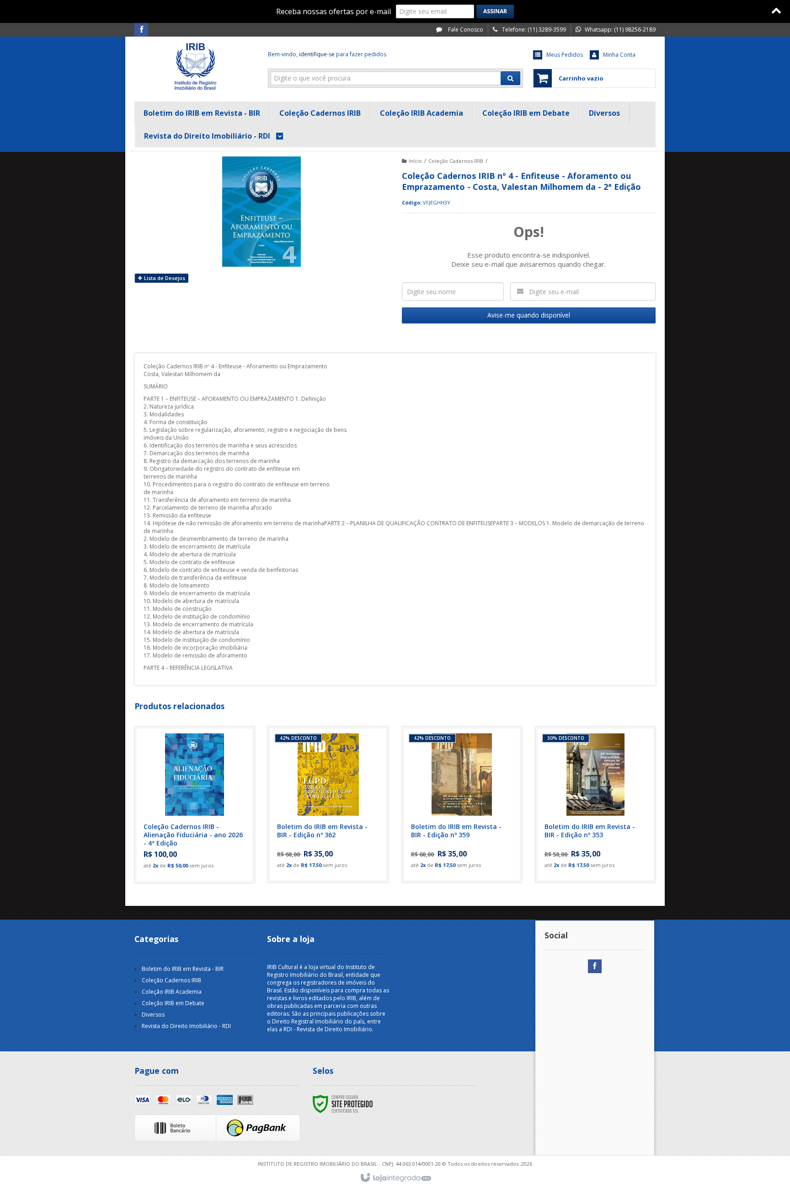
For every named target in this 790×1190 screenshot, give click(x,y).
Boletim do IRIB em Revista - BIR (183, 969)
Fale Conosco (465, 29)
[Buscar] (510, 78)
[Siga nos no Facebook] (141, 30)
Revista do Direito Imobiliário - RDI (186, 1026)
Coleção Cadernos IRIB (455, 160)
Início (415, 160)
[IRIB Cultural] (194, 66)
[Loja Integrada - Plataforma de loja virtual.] (395, 1178)
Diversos (153, 1014)
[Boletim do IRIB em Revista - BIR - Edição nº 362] (328, 804)
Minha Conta (619, 55)
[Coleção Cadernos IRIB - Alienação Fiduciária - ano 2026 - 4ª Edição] (194, 805)
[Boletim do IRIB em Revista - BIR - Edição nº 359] (462, 804)
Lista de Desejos (164, 278)
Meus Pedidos (564, 55)
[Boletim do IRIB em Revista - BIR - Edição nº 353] (595, 804)
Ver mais (200, 838)
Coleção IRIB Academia (172, 992)
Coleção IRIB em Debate (173, 1003)
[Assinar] (495, 11)
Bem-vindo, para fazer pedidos (327, 54)
